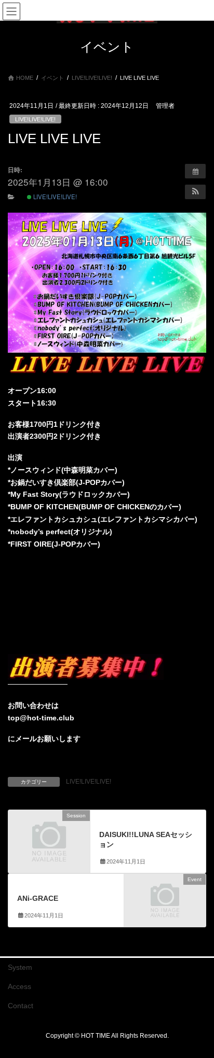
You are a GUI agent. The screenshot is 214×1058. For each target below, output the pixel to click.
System (20, 967)
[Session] (49, 834)
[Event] (165, 899)
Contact (20, 1005)
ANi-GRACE (37, 898)
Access (19, 986)
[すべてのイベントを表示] (195, 171)
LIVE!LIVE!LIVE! (35, 119)
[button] (195, 192)
